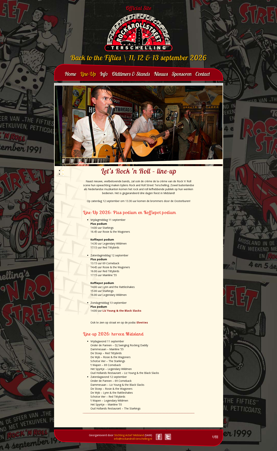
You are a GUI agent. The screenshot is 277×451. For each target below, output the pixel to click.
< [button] (63, 170)
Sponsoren (182, 74)
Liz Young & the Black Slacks (122, 310)
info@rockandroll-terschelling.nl (133, 438)
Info (104, 74)
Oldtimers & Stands (131, 74)
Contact (202, 74)
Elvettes (142, 322)
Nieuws (161, 74)
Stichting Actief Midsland (129, 435)
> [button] (63, 174)
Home (70, 74)
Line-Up (88, 74)
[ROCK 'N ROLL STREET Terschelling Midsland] (138, 32)
